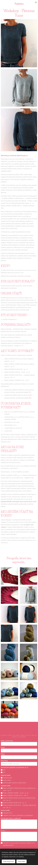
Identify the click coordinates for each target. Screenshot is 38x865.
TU (30, 392)
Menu (36, 2)
